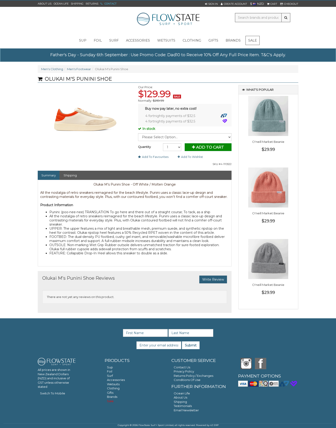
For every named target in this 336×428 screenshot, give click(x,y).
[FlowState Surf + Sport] (168, 19)
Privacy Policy (184, 371)
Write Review (213, 279)
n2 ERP (214, 425)
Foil (109, 371)
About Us (44, 3)
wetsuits (166, 40)
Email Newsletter (186, 410)
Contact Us (182, 367)
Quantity (144, 147)
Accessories (116, 380)
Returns (92, 3)
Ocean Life (61, 3)
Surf (110, 375)
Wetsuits (113, 384)
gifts (213, 40)
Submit (191, 345)
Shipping (77, 3)
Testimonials (183, 406)
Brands (233, 40)
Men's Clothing (52, 69)
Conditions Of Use (187, 380)
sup (82, 40)
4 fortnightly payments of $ (170, 116)
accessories (138, 40)
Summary (48, 175)
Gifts (110, 392)
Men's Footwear (79, 69)
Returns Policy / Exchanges (193, 375)
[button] (211, 4)
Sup (110, 367)
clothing (192, 40)
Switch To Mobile (52, 393)
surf (114, 40)
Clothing (113, 388)
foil (98, 40)
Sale (252, 40)
